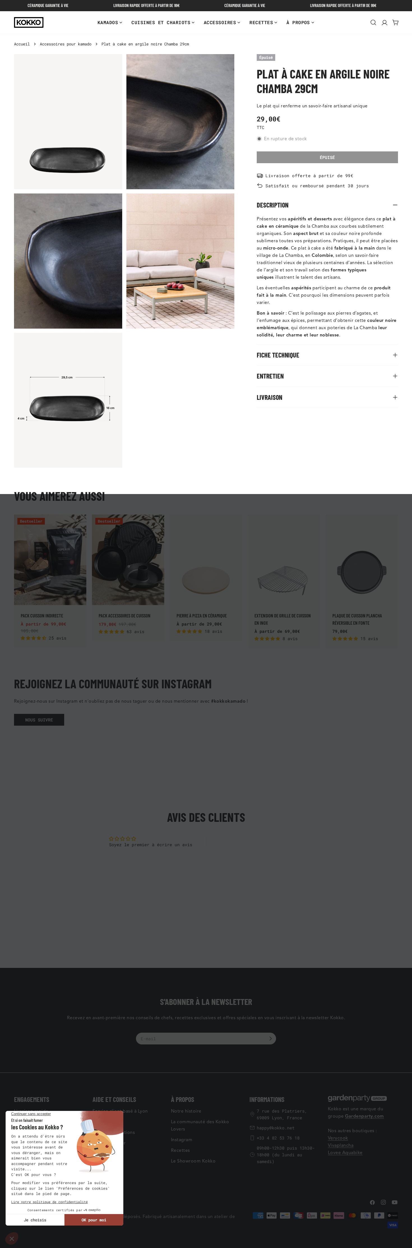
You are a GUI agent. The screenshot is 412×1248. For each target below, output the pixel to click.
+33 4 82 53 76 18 (278, 1138)
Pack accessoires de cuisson (125, 615)
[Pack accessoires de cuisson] (128, 560)
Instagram (181, 1140)
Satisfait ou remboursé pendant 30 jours (317, 185)
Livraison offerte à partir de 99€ (309, 175)
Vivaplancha (340, 1145)
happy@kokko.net (276, 1128)
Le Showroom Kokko (193, 1161)
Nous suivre (39, 720)
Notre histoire (186, 1111)
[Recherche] (373, 22)
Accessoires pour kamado (65, 44)
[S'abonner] (270, 1039)
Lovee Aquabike (345, 1152)
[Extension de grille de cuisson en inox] (284, 560)
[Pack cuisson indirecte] (50, 560)
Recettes (180, 1150)
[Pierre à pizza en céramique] (206, 560)
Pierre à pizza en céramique (202, 615)
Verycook (338, 1138)
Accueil (22, 44)
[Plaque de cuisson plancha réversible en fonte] (362, 560)
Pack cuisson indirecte (42, 615)
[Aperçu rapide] (79, 526)
